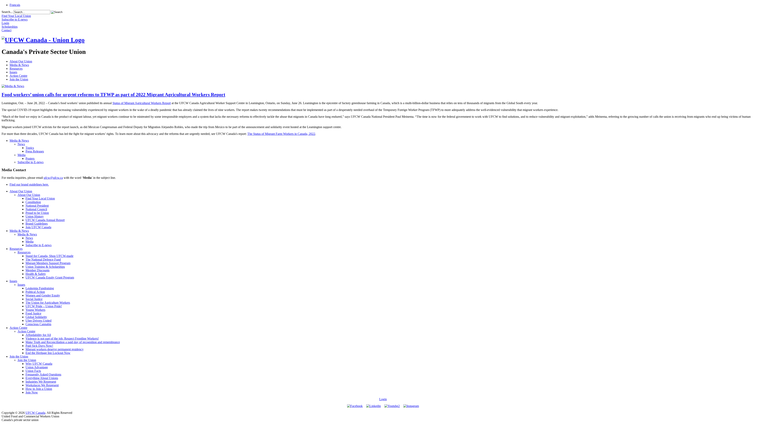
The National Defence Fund (43, 259)
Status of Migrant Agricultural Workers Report (142, 103)
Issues (13, 72)
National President (37, 205)
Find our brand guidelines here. (29, 184)
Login (383, 399)
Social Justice (34, 299)
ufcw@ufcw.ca (53, 177)
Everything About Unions (42, 378)
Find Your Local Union (40, 198)
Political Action (35, 292)
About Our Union (21, 61)
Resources (16, 68)
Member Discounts (37, 270)
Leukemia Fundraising (40, 288)
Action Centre (18, 75)
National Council (36, 209)
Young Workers (35, 309)
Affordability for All (38, 335)
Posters (30, 158)
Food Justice (33, 313)
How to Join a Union (39, 388)
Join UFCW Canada (38, 227)
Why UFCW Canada (39, 363)
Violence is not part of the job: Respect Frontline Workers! (62, 338)
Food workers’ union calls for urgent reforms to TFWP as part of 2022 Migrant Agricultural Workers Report (113, 94)
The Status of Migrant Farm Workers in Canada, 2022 (281, 133)
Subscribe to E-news (30, 162)
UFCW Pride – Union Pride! (44, 306)
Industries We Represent (41, 381)
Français (15, 5)
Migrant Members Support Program (48, 263)
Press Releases (35, 151)
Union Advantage (37, 367)
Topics (30, 147)
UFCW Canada (35, 412)
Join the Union (19, 79)
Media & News (19, 65)
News (21, 144)
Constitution (33, 202)
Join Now (32, 392)
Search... (7, 12)
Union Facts (33, 371)
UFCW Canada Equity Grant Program (50, 277)
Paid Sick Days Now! (39, 345)
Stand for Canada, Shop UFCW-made (49, 256)
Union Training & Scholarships (45, 266)
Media (22, 155)
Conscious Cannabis (38, 324)
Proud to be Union (37, 213)
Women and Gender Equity (43, 295)
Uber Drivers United (38, 320)
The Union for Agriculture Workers (48, 302)
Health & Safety (36, 274)
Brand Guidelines (37, 223)
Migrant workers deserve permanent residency (55, 349)
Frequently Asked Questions (43, 374)
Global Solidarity (36, 317)
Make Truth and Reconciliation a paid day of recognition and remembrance (73, 342)
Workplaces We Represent (42, 385)
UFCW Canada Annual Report (45, 220)
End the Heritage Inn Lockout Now (48, 353)
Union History (35, 216)
